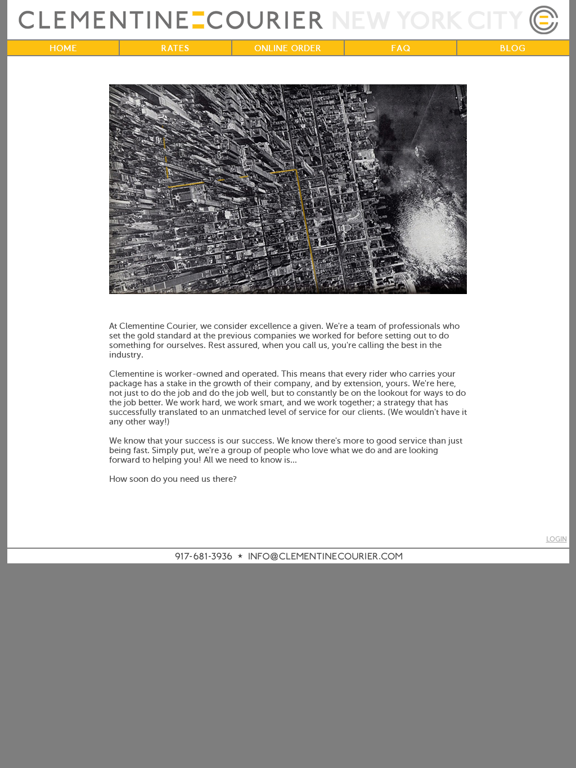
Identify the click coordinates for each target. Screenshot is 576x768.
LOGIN (556, 539)
